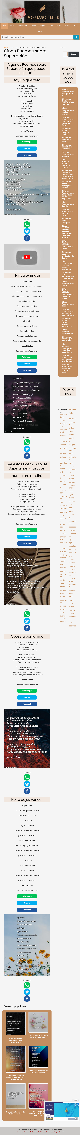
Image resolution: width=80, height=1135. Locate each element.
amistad (72, 559)
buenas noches (63, 617)
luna (71, 511)
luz (70, 441)
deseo (62, 583)
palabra (72, 419)
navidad (72, 530)
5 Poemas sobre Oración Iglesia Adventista (67, 322)
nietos (62, 597)
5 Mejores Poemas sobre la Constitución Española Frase (68, 294)
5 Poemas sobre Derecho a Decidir (66, 131)
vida (71, 593)
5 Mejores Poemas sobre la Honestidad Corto (67, 245)
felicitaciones (72, 449)
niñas (71, 431)
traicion (63, 444)
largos (71, 479)
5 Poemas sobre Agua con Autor (67, 339)
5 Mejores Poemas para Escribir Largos (68, 212)
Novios (59, 26)
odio (62, 515)
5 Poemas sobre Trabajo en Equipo (67, 185)
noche (71, 466)
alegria (72, 444)
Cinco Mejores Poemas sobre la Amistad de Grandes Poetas (67, 232)
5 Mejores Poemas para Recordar (68, 154)
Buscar (63, 47)
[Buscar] (76, 37)
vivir (61, 472)
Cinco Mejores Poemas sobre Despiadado (15, 1040)
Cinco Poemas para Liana (68, 283)
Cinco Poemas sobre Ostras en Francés (38, 1036)
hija (70, 539)
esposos (72, 527)
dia (70, 556)
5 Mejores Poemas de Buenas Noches (15, 1113)
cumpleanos (72, 579)
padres (72, 590)
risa (61, 502)
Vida (75, 26)
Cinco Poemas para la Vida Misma (68, 111)
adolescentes (72, 486)
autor (71, 504)
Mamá (33, 26)
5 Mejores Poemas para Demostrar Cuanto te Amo (68, 121)
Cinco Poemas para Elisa (68, 304)
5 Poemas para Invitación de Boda (68, 255)
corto (71, 603)
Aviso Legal (20, 1132)
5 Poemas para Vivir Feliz (66, 139)
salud (71, 438)
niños (71, 597)
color (71, 454)
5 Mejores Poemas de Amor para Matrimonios (67, 358)
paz (70, 508)
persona (72, 553)
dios (70, 518)
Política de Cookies (31, 1132)
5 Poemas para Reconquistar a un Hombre (68, 275)
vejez (62, 564)
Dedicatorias (22, 26)
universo (63, 533)
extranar (63, 508)
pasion (63, 571)
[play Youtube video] (27, 257)
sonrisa (63, 568)
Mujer (51, 26)
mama (72, 610)
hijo (70, 543)
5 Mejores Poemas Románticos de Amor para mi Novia (15, 1078)
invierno (63, 587)
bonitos (72, 501)
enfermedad (63, 525)
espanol (72, 549)
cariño (62, 469)
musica (63, 552)
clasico (63, 606)
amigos (72, 613)
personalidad (63, 416)
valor (71, 463)
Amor (12, 26)
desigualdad (63, 431)
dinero (62, 420)
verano (63, 590)
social (62, 609)
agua (71, 494)
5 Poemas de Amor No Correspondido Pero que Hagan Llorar (68, 174)
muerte (72, 566)
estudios (72, 410)
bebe (71, 491)
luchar (62, 530)
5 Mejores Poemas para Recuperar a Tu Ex (68, 93)
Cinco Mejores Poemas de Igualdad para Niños (67, 348)
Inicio (4, 26)
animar (63, 548)
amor (71, 622)
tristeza (72, 563)
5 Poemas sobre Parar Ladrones (67, 147)
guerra (72, 475)
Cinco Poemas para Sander (68, 204)
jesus (62, 593)
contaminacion (63, 556)
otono (71, 435)
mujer (71, 607)
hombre (72, 569)
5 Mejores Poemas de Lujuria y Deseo (38, 1072)
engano (63, 505)
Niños (40, 31)
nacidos (63, 441)
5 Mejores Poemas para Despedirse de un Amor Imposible (68, 195)
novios (71, 600)
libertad (72, 498)
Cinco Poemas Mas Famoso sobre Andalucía (67, 265)
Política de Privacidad (46, 1132)
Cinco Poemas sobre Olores (67, 331)
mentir (62, 561)
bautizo (63, 454)
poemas (13, 47)
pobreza (63, 512)
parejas (72, 482)
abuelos (72, 546)
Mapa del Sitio (59, 1132)
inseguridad (63, 425)
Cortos (67, 26)
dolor (62, 612)
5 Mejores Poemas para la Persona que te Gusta (68, 312)
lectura (63, 481)
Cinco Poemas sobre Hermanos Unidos (66, 163)
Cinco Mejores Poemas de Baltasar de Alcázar (38, 1113)
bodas (71, 514)
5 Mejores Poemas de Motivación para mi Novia (67, 368)
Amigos (42, 26)
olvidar (72, 428)
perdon (63, 580)
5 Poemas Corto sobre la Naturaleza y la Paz (68, 102)
